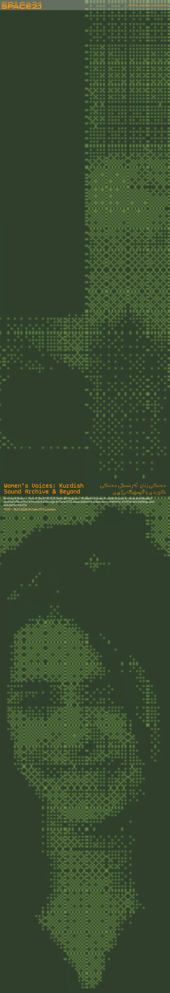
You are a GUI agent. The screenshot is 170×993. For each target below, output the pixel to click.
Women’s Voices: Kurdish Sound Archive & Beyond (44, 488)
